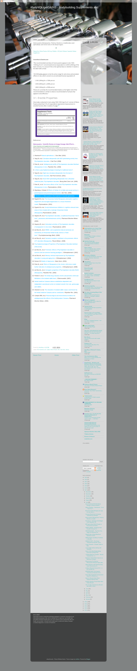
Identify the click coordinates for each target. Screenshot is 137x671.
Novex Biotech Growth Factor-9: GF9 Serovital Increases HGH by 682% (95, 100)
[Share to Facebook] (58, 347)
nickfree (78, 659)
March (87, 595)
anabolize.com (88, 439)
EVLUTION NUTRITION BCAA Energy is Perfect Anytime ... (93, 504)
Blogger (88, 659)
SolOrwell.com (88, 373)
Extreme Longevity (89, 286)
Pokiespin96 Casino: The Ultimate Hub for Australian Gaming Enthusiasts (93, 288)
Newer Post (37, 355)
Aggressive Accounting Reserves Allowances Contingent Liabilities (92, 295)
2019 (86, 485)
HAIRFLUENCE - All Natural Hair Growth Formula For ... (93, 528)
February (88, 597)
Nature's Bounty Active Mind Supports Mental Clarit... (92, 579)
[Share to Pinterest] (59, 347)
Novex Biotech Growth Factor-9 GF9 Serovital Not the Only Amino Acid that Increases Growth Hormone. (96, 178)
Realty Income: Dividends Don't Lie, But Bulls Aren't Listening (92, 230)
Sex (59, 349)
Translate (88, 471)
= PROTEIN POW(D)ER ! (90, 379)
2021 (86, 481)
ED (38, 349)
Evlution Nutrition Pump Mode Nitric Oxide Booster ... (94, 582)
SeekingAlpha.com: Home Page (92, 228)
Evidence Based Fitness (91, 384)
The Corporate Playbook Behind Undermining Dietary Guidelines (91, 243)
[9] (58, 105)
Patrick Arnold (88, 306)
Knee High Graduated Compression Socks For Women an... (94, 575)
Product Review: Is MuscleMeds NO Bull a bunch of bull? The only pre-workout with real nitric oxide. (92, 143)
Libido (48, 349)
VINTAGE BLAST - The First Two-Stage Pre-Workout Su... (93, 531)
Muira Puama (54, 349)
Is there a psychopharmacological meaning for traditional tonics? (53, 170)
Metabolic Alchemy (89, 408)
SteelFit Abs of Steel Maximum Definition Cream (93, 535)
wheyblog (98, 470)
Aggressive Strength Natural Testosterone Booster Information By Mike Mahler (96, 167)
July (87, 502)
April (87, 593)
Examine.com (42, 349)
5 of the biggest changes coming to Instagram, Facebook (92, 236)
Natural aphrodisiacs (48, 155)
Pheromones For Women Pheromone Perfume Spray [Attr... (94, 562)
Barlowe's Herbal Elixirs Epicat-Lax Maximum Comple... (94, 558)
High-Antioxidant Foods (89, 326)
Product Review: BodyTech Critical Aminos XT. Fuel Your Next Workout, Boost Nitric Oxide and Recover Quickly (96, 129)
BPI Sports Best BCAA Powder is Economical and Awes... (93, 525)
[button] (34, 151)
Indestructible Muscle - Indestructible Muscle (90, 423)
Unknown (98, 468)
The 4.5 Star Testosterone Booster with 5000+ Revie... (94, 585)
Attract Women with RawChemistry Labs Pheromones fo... (94, 565)
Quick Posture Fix (88, 269)
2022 (86, 479)
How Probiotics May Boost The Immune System (91, 345)
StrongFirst (87, 261)
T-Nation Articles (88, 434)
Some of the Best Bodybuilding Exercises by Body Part (93, 552)
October (88, 496)
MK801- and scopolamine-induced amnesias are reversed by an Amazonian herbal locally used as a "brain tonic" (54, 232)
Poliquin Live (88, 343)
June (87, 588)
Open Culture (88, 247)
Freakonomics (88, 395)
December (88, 491)
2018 (86, 488)
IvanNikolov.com (88, 279)
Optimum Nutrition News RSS (92, 431)
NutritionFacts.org (89, 241)
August (88, 500)
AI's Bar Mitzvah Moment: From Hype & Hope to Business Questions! (93, 257)
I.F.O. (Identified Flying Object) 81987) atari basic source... (93, 314)
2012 (86, 610)
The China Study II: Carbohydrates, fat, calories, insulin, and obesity (92, 275)
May (87, 590)
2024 (86, 477)
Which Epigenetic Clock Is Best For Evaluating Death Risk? (92, 302)
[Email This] (53, 347)
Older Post (75, 355)
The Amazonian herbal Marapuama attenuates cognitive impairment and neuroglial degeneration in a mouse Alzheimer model (56, 201)
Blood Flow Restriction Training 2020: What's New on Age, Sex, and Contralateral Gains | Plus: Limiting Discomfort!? (93, 367)
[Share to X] (56, 347)
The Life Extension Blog (91, 356)
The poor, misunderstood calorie (93, 330)
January (88, 599)
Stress (67, 349)
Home (57, 355)
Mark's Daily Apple (89, 325)
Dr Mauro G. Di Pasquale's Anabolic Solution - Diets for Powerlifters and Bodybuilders (96, 155)
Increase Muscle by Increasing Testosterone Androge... (93, 515)
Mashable (87, 234)
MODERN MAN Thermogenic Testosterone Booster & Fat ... (93, 572)
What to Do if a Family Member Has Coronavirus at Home (92, 358)
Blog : (86, 319)
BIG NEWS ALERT (88, 380)
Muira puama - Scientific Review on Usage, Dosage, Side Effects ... (54, 144)
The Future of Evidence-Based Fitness (93, 385)
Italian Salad (87, 352)
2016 (86, 601)
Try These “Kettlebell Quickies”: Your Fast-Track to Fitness (92, 321)
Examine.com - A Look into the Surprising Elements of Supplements (92, 415)
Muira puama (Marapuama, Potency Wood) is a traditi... (94, 518)
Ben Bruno (87, 337)
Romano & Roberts (89, 436)
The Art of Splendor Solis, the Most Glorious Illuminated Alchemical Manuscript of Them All (92, 250)
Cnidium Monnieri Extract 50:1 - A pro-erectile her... (93, 568)
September (89, 498)
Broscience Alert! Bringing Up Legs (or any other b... (94, 511)
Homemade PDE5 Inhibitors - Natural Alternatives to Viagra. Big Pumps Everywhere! (96, 214)
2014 (86, 606)
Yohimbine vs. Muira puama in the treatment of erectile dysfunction (54, 196)
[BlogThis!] (55, 347)
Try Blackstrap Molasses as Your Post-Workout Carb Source (92, 189)
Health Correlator (89, 273)
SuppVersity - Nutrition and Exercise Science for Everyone (92, 363)
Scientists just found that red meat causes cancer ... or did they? (92, 418)
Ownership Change (88, 410)
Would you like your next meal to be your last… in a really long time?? (92, 332)
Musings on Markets (89, 255)
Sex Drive (62, 349)
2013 (86, 608)
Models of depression (47, 261)
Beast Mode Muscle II (90, 389)
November (88, 493)
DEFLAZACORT (88, 404)
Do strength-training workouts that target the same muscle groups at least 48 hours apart (92, 426)
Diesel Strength (88, 268)
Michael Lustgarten (89, 300)
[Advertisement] (45, 26)
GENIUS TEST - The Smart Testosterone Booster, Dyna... (93, 542)
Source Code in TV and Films (92, 312)
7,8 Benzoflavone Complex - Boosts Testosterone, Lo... (94, 555)
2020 (86, 483)
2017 (86, 490)
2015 (86, 604)
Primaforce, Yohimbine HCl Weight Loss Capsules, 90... (94, 521)
